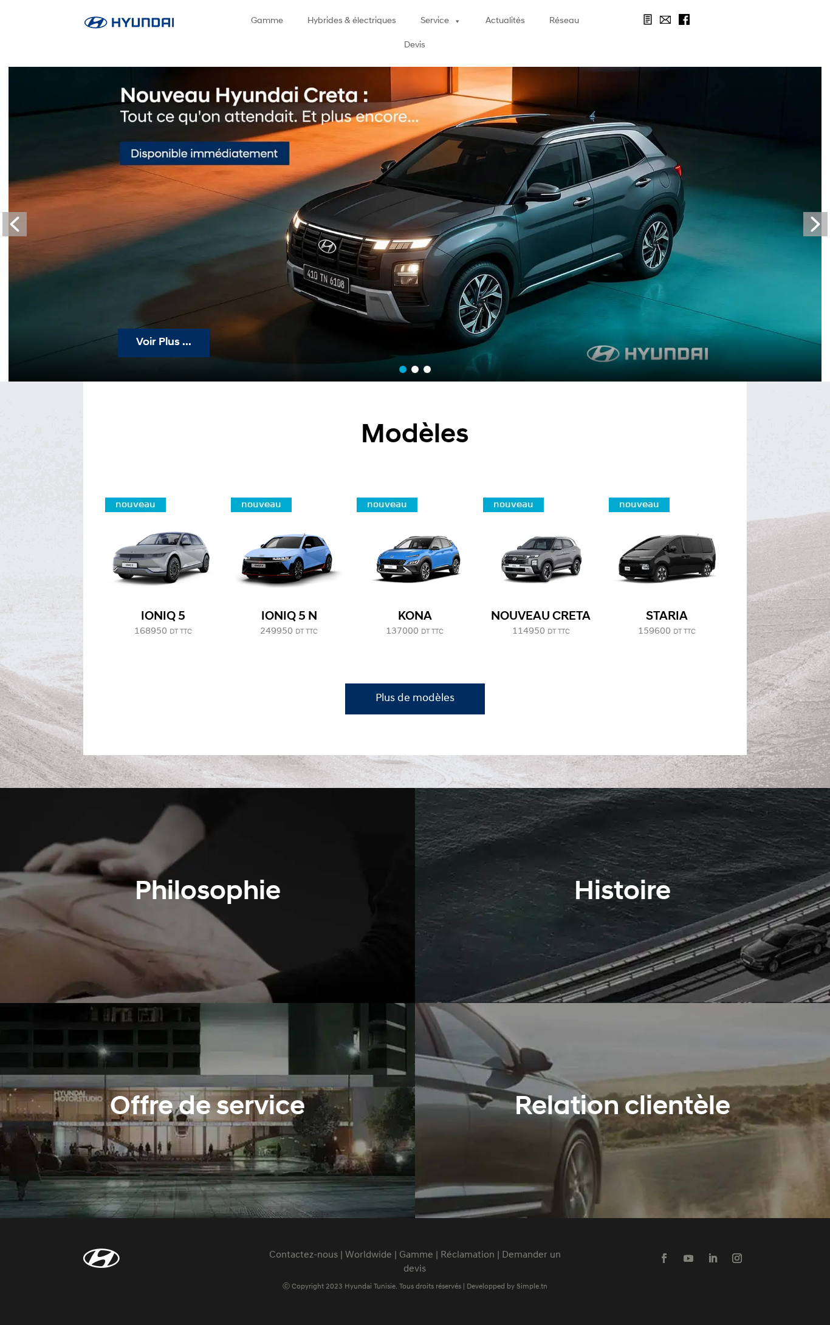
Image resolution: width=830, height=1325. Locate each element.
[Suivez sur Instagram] (737, 1258)
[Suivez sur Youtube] (688, 1258)
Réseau (564, 21)
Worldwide (368, 1255)
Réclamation (468, 1255)
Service (434, 21)
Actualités (505, 21)
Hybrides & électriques (351, 21)
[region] (415, 224)
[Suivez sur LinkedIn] (712, 1258)
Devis (414, 45)
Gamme (267, 21)
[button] (14, 224)
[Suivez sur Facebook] (664, 1258)
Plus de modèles (415, 698)
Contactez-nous (303, 1255)
